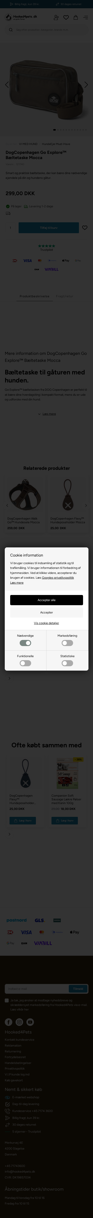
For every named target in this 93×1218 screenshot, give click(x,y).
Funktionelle (25, 656)
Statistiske (67, 656)
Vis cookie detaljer (46, 623)
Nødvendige (25, 636)
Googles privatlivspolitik (58, 578)
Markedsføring (67, 636)
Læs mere (17, 583)
